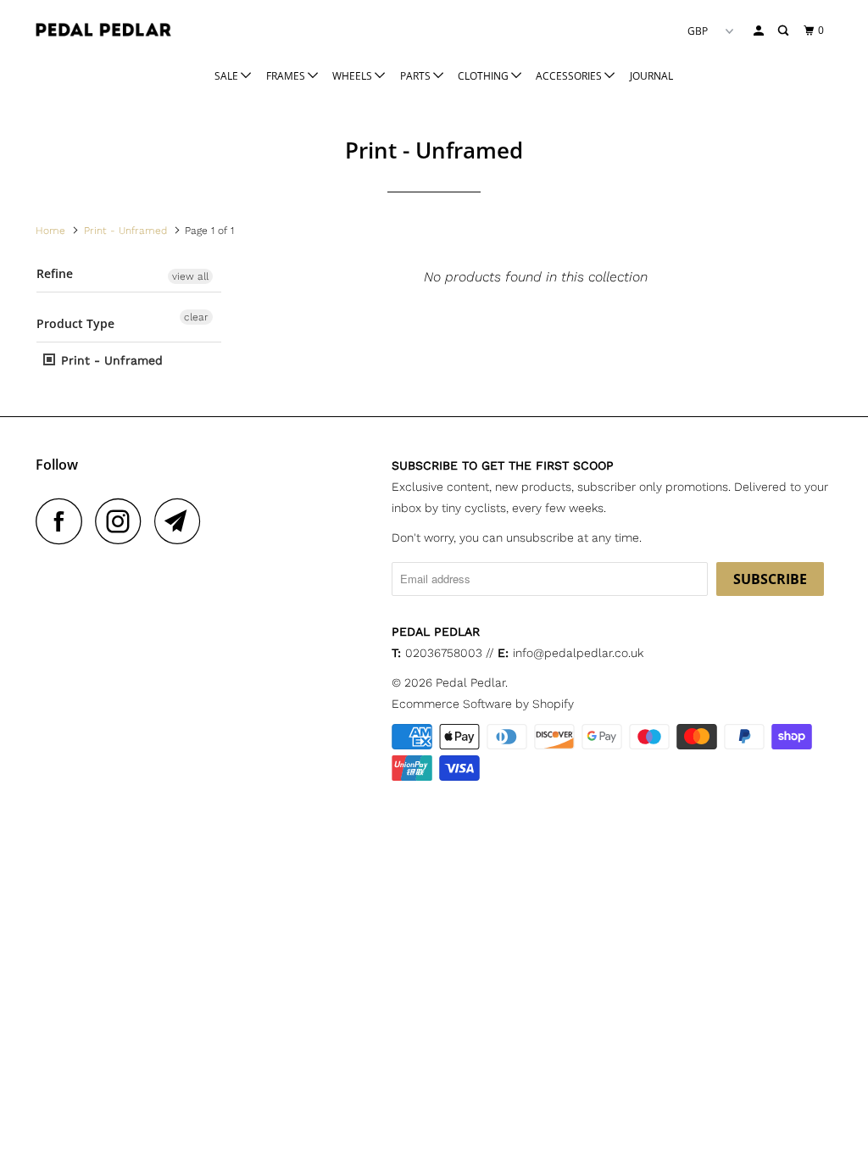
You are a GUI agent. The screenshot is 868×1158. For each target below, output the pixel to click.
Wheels (353, 76)
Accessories (570, 76)
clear (196, 317)
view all (190, 276)
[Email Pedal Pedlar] (182, 521)
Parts (416, 76)
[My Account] (759, 31)
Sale (227, 76)
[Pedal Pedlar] (103, 29)
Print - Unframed (110, 360)
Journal (651, 76)
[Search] (784, 31)
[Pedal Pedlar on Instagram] (123, 521)
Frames (287, 76)
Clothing (484, 76)
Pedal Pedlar (470, 682)
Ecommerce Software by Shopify (483, 703)
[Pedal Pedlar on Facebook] (64, 521)
